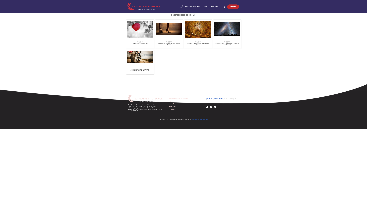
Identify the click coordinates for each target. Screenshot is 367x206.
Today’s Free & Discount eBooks (178, 98)
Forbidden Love (140, 41)
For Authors (214, 6)
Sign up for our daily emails (213, 98)
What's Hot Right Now (192, 6)
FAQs (170, 101)
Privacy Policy (173, 106)
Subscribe (233, 6)
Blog (205, 6)
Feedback (172, 109)
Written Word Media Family (199, 119)
